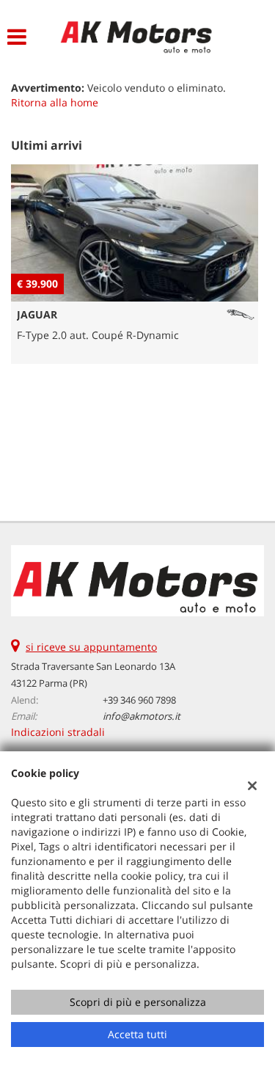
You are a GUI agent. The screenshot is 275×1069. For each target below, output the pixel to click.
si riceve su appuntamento (91, 647)
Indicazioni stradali (58, 732)
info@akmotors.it (141, 716)
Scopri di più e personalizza (138, 1002)
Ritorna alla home (54, 102)
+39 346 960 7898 (139, 700)
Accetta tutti (137, 1034)
